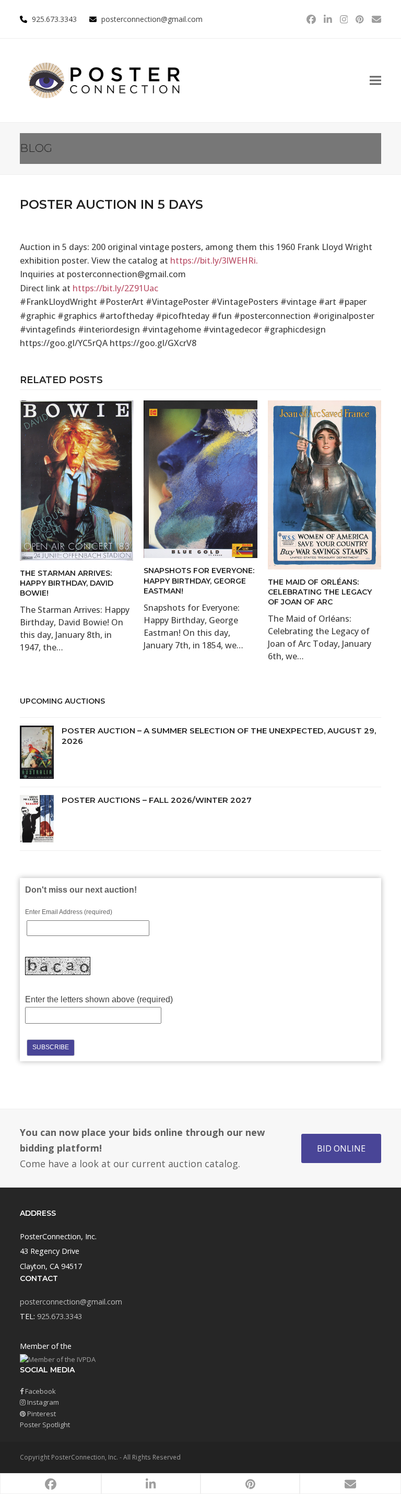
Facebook (39, 1391)
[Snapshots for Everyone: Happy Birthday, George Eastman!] (200, 478)
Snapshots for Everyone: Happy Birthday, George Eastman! (199, 581)
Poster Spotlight (45, 1424)
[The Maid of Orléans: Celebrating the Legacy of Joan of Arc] (324, 484)
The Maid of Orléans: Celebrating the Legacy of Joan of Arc (320, 592)
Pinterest (41, 1413)
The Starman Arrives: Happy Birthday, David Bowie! (66, 583)
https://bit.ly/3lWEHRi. (214, 260)
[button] (375, 80)
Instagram (42, 1402)
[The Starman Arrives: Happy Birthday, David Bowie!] (76, 479)
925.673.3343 (59, 1316)
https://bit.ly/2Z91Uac (115, 288)
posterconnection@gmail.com (152, 19)
